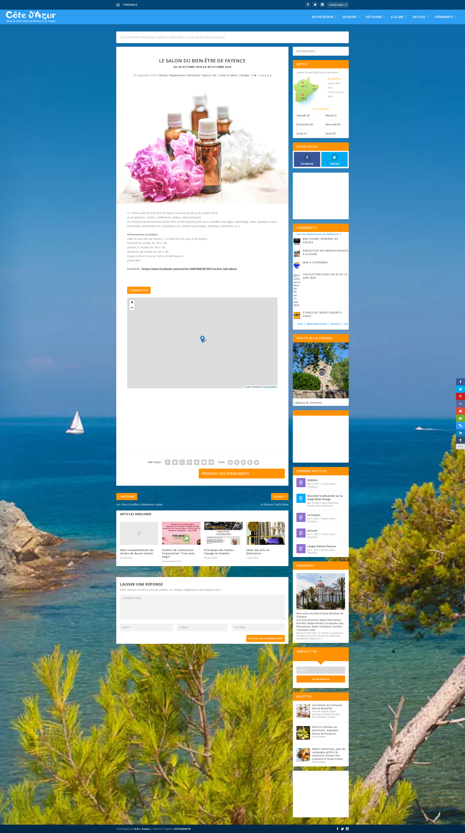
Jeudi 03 (331, 133)
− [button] (132, 307)
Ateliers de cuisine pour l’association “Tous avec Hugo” (178, 553)
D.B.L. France (142, 828)
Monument (303, 626)
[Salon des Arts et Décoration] (265, 533)
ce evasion (313, 515)
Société (337, 626)
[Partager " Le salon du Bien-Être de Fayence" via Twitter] (175, 462)
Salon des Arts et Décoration (258, 551)
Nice (318, 505)
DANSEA (312, 480)
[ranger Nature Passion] (301, 548)
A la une (397, 17)
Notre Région (322, 17)
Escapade (349, 17)
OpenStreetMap (270, 386)
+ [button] (132, 302)
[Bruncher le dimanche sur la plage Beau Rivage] (301, 498)
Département (177, 75)
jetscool (312, 530)
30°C (315, 89)
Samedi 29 (303, 115)
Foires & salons (228, 75)
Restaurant (327, 505)
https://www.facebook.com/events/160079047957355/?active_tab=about (189, 269)
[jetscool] (301, 533)
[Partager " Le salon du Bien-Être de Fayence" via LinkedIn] (196, 462)
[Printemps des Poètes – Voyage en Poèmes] (223, 533)
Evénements (444, 17)
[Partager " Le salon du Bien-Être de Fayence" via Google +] (182, 462)
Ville (312, 630)
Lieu (340, 623)
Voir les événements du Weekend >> (319, 234)
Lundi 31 (301, 133)
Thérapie (244, 75)
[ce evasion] (301, 517)
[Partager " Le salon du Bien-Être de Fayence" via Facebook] (167, 462)
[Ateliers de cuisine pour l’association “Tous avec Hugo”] (181, 533)
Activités (313, 620)
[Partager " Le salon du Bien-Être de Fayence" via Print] (211, 462)
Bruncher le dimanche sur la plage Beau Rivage (325, 497)
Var (214, 75)
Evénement (193, 75)
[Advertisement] (202, 425)
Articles (419, 17)
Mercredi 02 (333, 124)
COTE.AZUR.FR (182, 828)
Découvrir (374, 17)
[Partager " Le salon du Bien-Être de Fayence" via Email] (204, 462)
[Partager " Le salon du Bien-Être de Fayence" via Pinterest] (189, 462)
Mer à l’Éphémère (315, 262)
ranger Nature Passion (321, 546)
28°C (304, 86)
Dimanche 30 (304, 124)
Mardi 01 (331, 115)
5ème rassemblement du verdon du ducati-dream (136, 551)
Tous (300, 323)
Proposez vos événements (225, 473)
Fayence (206, 75)
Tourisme (302, 630)
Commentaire (138, 290)
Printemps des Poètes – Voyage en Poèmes (220, 551)
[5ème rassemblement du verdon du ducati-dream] (139, 533)
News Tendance (322, 626)
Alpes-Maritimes (316, 323)
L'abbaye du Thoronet (308, 402)
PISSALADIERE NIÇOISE (153, 4)
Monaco (336, 323)
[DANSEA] (301, 482)
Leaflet (248, 386)
